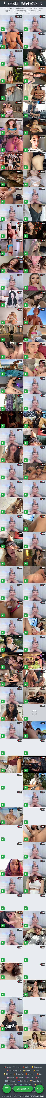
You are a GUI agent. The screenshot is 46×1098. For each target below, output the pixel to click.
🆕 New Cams (10, 1081)
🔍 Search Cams (35, 1091)
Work (21, 1096)
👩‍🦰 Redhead (29, 1074)
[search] (39, 1089)
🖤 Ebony (16, 1067)
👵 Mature (27, 1070)
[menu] (6, 1089)
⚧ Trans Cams (35, 1081)
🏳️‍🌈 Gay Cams (23, 1081)
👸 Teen (36, 1070)
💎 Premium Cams (11, 1084)
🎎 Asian (7, 1067)
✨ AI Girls (38, 1084)
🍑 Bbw (39, 1074)
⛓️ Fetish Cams (26, 1084)
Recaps (26, 1096)
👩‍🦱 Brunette (18, 1074)
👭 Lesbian (29, 1078)
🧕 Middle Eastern (14, 1070)
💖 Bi (37, 1078)
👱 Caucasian (37, 1067)
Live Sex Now (23, 1089)
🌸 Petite (10, 1078)
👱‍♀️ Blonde (8, 1074)
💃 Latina (25, 1067)
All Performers (34, 1096)
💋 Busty (19, 1078)
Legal (42, 1096)
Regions (15, 1096)
